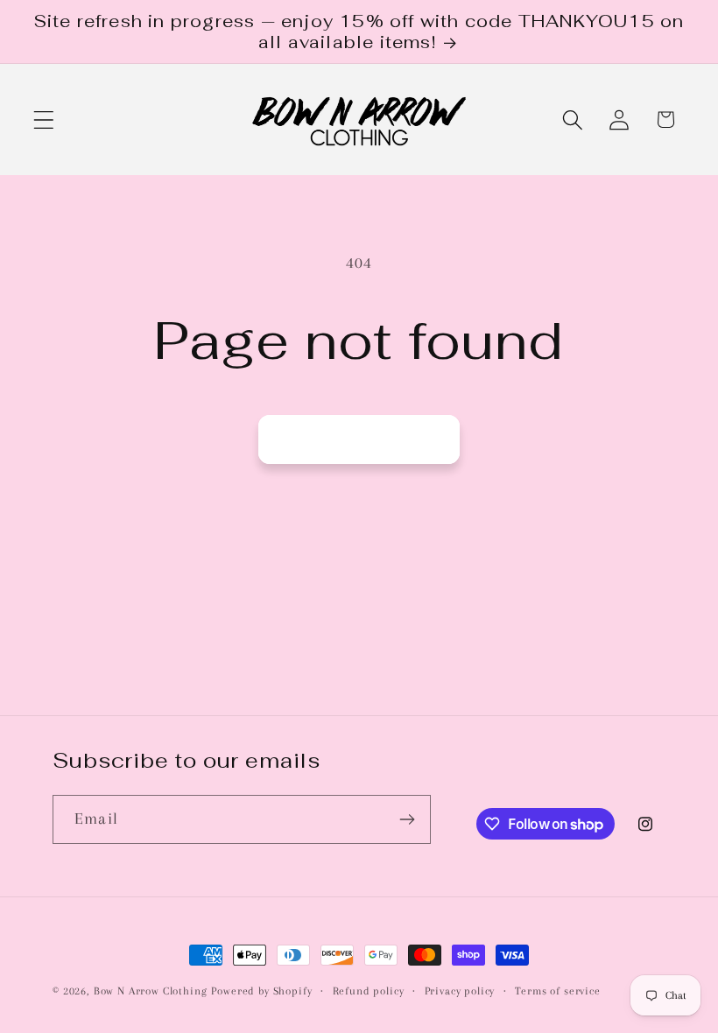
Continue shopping (359, 439)
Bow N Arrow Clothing (151, 991)
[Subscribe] (407, 819)
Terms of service (557, 991)
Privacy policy (460, 991)
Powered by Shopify (261, 991)
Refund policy (369, 991)
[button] (44, 119)
